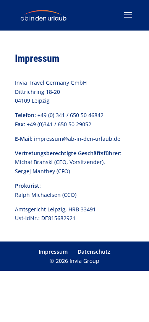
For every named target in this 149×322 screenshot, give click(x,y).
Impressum (53, 251)
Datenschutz (94, 251)
